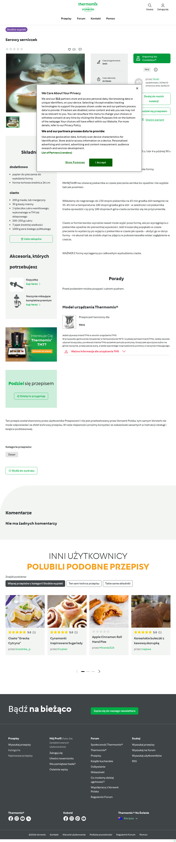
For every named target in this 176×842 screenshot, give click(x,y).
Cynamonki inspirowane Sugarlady (66, 640)
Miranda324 (106, 647)
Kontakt (54, 834)
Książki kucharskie (102, 761)
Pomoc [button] (110, 18)
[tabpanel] (88, 635)
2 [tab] (88, 671)
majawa (146, 649)
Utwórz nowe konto (62, 758)
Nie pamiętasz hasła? (62, 764)
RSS (134, 761)
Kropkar (62, 649)
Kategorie (14, 750)
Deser (11, 454)
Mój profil (61, 742)
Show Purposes (75, 162)
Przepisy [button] (66, 18)
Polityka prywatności (101, 834)
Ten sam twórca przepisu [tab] (84, 583)
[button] (149, 7)
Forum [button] (81, 18)
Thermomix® (99, 750)
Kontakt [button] (96, 18)
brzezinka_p (23, 649)
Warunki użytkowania (74, 834)
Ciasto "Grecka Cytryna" (18, 640)
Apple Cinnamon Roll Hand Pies (107, 639)
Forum (95, 738)
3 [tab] (93, 671)
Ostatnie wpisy (59, 769)
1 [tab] (83, 671)
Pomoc (143, 834)
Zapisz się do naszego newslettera (114, 711)
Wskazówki (97, 772)
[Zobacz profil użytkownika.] (139, 82)
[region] (89, 128)
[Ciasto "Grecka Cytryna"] (25, 611)
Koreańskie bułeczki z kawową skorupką (149, 640)
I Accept (100, 162)
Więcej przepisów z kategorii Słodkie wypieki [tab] (35, 583)
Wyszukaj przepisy (19, 744)
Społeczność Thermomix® (107, 744)
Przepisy (13, 738)
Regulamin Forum (102, 797)
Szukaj (136, 738)
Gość (156, 79)
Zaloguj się (56, 753)
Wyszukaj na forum (143, 750)
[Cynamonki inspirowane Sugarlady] (67, 611)
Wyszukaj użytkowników (147, 755)
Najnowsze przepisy (20, 755)
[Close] (137, 88)
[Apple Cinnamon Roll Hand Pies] (109, 611)
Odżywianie (98, 766)
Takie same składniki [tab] (117, 583)
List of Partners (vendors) (57, 152)
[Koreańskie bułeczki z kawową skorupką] (150, 611)
